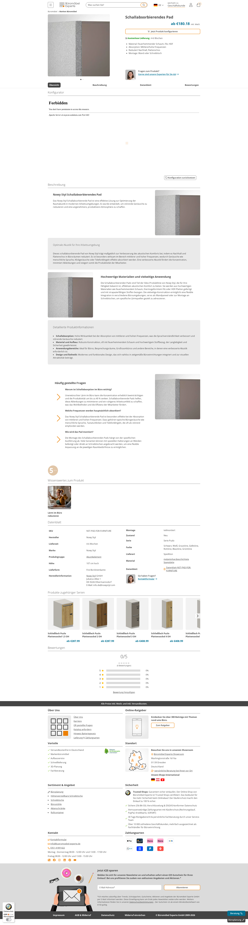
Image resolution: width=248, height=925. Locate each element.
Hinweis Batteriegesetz (85, 733)
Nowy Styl (91, 575)
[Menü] (50, 5)
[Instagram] (59, 860)
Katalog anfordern (82, 729)
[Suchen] (144, 5)
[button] (117, 5)
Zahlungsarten (92, 737)
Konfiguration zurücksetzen (181, 177)
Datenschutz (107, 915)
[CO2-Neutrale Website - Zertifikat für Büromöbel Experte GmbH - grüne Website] (112, 751)
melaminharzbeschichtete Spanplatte (176, 561)
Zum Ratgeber (163, 725)
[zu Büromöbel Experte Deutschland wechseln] (153, 779)
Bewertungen (192, 85)
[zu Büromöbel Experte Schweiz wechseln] (162, 779)
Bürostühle (56, 804)
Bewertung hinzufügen (124, 692)
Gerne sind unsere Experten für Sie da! (157, 74)
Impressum (59, 915)
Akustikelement (93, 556)
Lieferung (78, 737)
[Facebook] (54, 860)
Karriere (78, 721)
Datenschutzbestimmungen (141, 902)
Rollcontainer (57, 812)
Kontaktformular (146, 578)
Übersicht (54, 85)
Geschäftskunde (176, 5)
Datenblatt (145, 85)
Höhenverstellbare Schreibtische (67, 796)
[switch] (8, 919)
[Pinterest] (69, 860)
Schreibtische (57, 800)
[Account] (191, 5)
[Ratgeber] (49, 860)
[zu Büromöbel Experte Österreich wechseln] (158, 779)
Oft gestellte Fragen (83, 725)
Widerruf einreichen (135, 915)
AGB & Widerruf (83, 915)
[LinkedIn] (64, 860)
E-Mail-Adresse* (107, 887)
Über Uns (78, 717)
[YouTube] (75, 860)
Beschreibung (100, 85)
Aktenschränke (58, 808)
